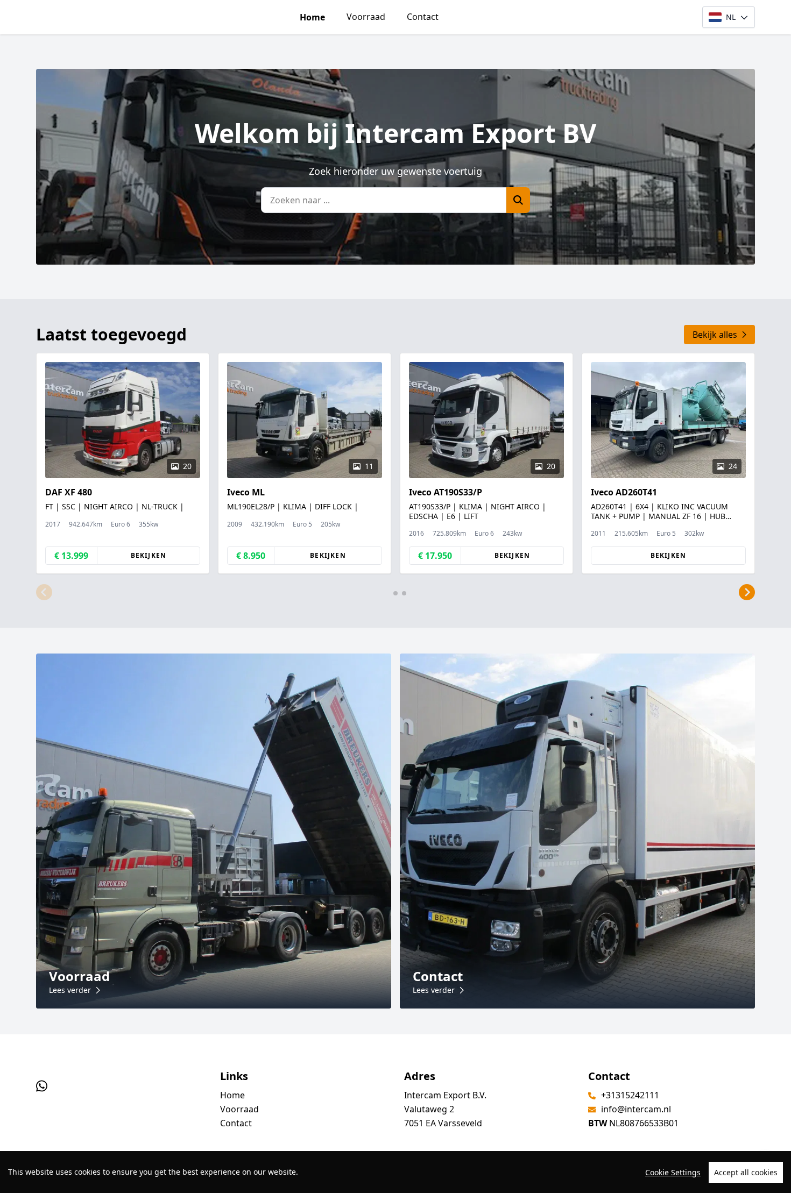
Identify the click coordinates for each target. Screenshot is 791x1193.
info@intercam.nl (636, 1109)
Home (312, 17)
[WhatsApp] (41, 1086)
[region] (395, 1172)
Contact (423, 17)
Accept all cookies (746, 1172)
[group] (122, 463)
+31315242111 (630, 1095)
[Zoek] (518, 200)
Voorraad (366, 17)
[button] (44, 592)
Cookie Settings (673, 1172)
